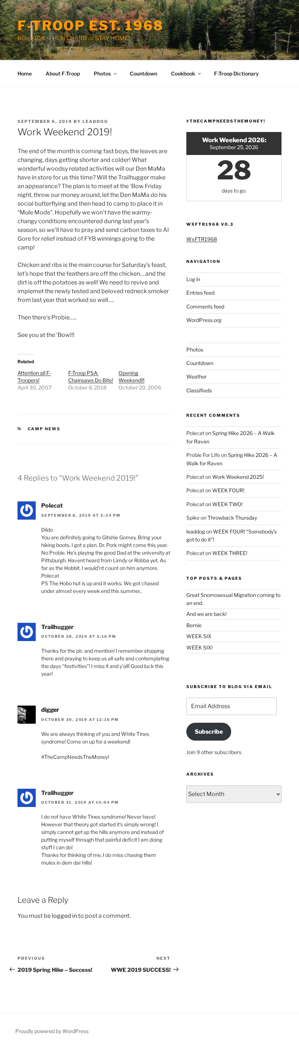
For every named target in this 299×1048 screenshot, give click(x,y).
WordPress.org (203, 320)
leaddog (95, 121)
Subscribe (209, 731)
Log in (193, 279)
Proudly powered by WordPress (52, 1031)
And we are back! (206, 614)
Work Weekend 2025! (238, 477)
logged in (64, 915)
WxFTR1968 (201, 239)
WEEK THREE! (229, 553)
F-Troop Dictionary (236, 73)
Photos (102, 73)
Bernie (194, 625)
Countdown (143, 73)
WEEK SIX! (199, 647)
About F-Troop (63, 73)
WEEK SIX (198, 636)
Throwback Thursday (232, 518)
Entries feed (200, 293)
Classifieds (199, 390)
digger (50, 709)
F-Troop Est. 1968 (91, 26)
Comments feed (205, 306)
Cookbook (183, 73)
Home (25, 73)
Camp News (44, 428)
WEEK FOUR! (228, 490)
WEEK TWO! (227, 504)
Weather (196, 376)
